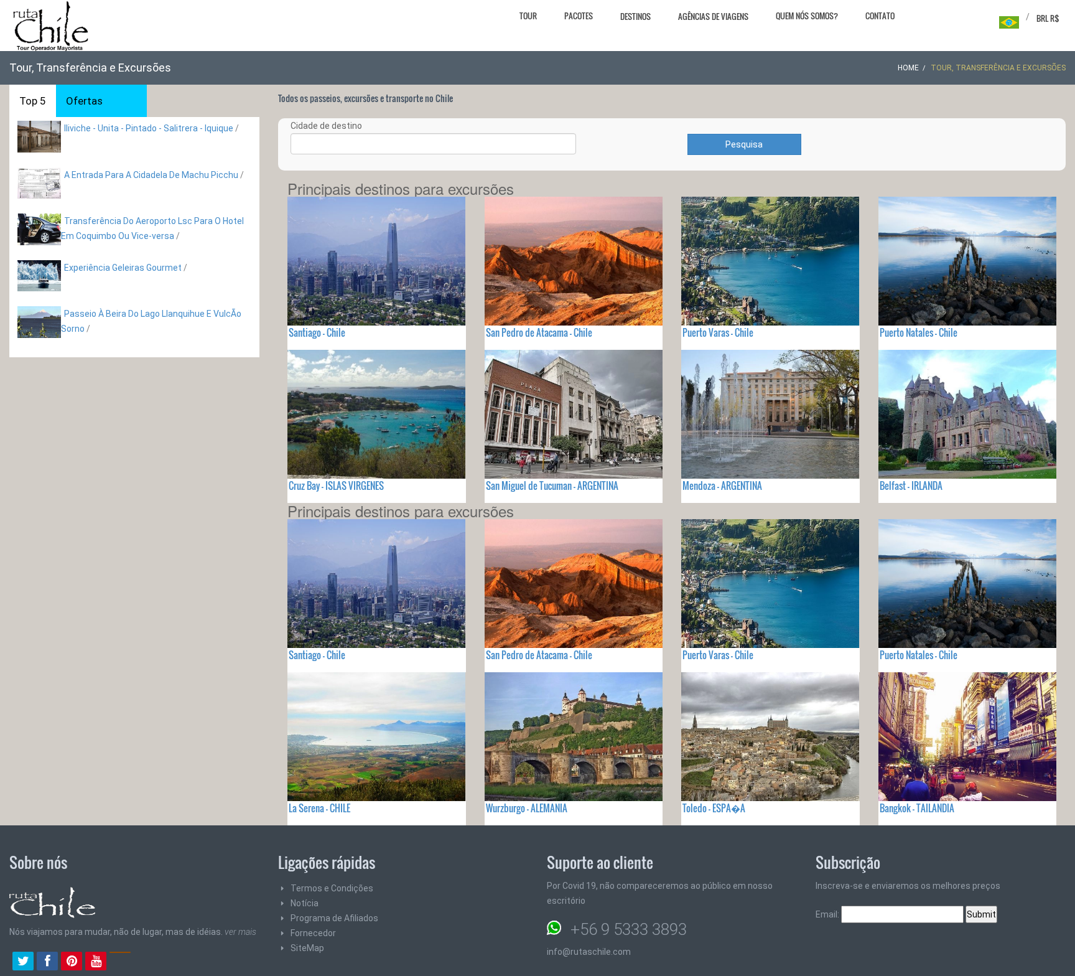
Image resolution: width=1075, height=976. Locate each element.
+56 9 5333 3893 (628, 929)
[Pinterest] (71, 962)
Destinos (635, 16)
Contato (880, 15)
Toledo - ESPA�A (713, 808)
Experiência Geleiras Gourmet (123, 268)
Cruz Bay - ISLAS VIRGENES (336, 485)
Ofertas (84, 101)
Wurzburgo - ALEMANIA (526, 808)
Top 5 (32, 101)
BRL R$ (1047, 18)
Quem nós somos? (807, 15)
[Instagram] (120, 962)
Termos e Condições (332, 888)
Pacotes (578, 15)
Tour (528, 15)
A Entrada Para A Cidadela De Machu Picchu (151, 175)
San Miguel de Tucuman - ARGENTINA (552, 485)
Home (908, 67)
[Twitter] (23, 962)
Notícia (305, 903)
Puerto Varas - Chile (717, 332)
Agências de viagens (713, 16)
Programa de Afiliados (334, 918)
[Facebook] (47, 962)
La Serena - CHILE (319, 808)
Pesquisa (744, 144)
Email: (828, 914)
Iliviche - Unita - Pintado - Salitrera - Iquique (148, 128)
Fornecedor (313, 933)
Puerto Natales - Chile (918, 332)
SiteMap (307, 948)
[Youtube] (95, 962)
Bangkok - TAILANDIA (917, 808)
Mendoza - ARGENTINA (722, 485)
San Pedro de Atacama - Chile (539, 332)
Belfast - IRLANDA (911, 485)
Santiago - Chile (317, 332)
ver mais (240, 932)
